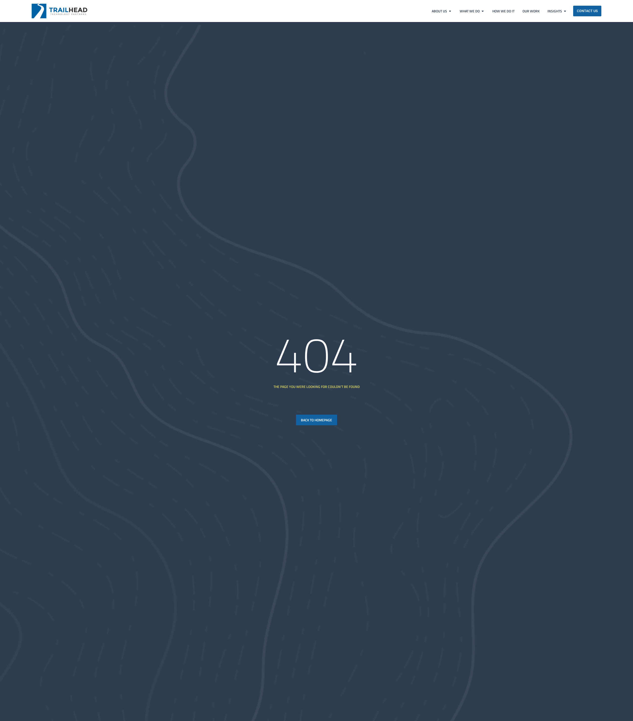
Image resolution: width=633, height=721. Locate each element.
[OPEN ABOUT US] (450, 11)
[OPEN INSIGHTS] (565, 11)
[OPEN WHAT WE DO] (482, 11)
